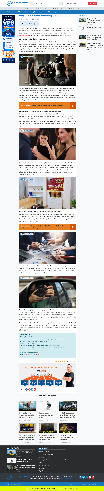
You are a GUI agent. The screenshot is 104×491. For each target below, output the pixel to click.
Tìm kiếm (93, 3)
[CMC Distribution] (17, 3)
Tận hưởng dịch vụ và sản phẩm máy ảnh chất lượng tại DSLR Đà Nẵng (67, 415)
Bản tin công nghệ (52, 457)
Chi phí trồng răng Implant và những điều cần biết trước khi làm (26, 415)
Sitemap (81, 484)
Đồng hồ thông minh (53, 454)
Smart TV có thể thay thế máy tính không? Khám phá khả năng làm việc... (27, 437)
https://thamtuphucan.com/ (33, 354)
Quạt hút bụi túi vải (66, 478)
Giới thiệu (71, 484)
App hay (72, 8)
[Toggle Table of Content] (35, 23)
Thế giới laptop (52, 471)
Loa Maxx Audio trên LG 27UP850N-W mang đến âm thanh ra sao (47, 437)
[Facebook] (80, 477)
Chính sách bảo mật (90, 484)
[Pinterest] (93, 477)
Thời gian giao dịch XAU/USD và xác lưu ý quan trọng (67, 437)
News (26, 8)
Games (63, 8)
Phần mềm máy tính (52, 465)
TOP (46, 8)
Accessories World (52, 451)
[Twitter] (83, 477)
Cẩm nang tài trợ (23, 12)
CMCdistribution (12, 12)
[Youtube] (89, 477)
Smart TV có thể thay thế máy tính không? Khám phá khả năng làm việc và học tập (95, 46)
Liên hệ (77, 484)
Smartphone (52, 468)
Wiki (79, 8)
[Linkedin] (86, 477)
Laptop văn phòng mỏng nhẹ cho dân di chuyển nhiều (47, 415)
